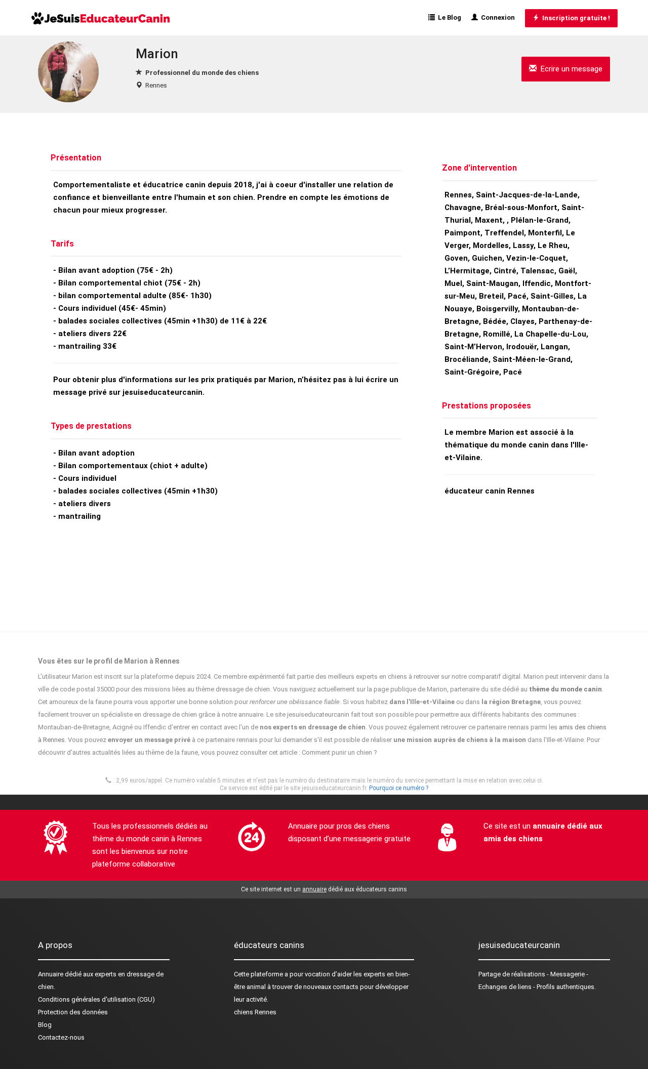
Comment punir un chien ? (339, 752)
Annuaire (50, 974)
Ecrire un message (569, 68)
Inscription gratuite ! (574, 18)
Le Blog (448, 17)
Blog (45, 1025)
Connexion (496, 17)
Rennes (156, 85)
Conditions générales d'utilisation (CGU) (96, 999)
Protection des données (73, 1012)
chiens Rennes (255, 1012)
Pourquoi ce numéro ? (398, 788)
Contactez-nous (61, 1037)
